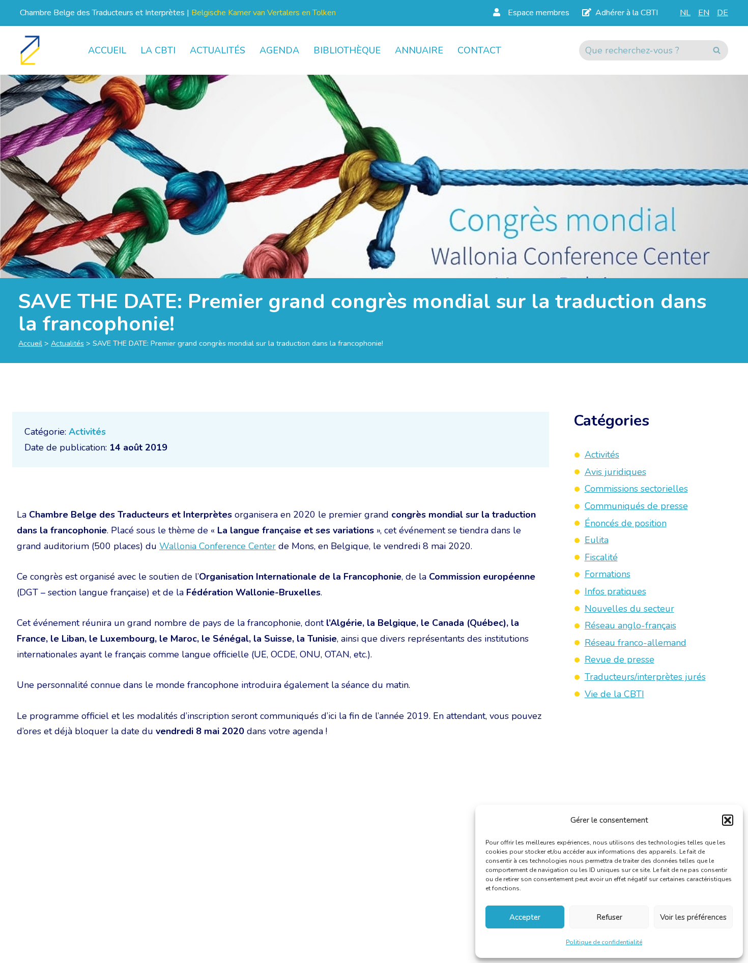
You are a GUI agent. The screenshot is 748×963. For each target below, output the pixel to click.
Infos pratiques (615, 591)
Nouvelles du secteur (629, 609)
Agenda (279, 50)
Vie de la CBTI (614, 694)
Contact (479, 50)
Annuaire (419, 50)
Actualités (217, 50)
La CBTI (158, 50)
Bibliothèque (347, 50)
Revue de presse (619, 659)
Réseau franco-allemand (635, 643)
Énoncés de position (626, 523)
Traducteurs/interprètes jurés (645, 677)
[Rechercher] (716, 50)
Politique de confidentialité (604, 942)
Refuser (609, 917)
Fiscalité (601, 557)
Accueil (107, 50)
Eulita (597, 540)
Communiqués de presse (636, 506)
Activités (87, 432)
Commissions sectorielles (636, 489)
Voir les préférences (693, 917)
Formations (607, 574)
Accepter (524, 917)
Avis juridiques (615, 472)
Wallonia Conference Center (217, 546)
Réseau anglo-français (630, 625)
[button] (728, 820)
